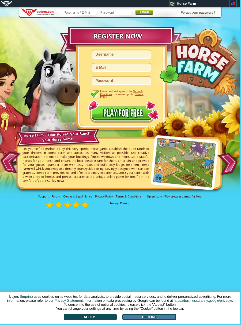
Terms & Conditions (129, 196)
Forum (56, 196)
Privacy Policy (104, 196)
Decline (149, 317)
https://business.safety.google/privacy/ (203, 300)
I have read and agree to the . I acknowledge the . (121, 94)
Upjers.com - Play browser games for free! (174, 196)
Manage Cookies (119, 203)
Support (43, 196)
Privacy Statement (68, 300)
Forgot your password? (198, 12)
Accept (90, 317)
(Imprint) (26, 296)
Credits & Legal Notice (77, 196)
